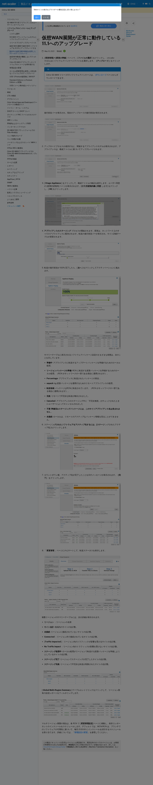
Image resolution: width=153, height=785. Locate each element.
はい (37, 17)
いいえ (46, 17)
